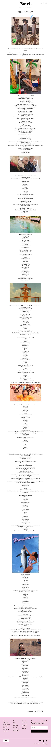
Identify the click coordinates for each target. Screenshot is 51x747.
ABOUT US (5, 722)
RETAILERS (6, 731)
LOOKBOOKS (6, 724)
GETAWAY (5, 726)
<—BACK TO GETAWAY (35, 711)
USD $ (6, 740)
